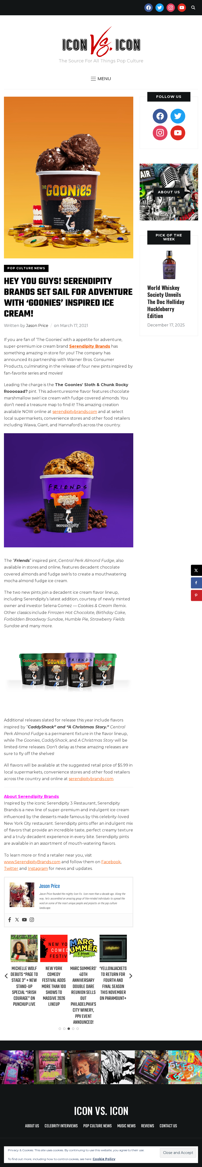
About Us (32, 1126)
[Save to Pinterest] (196, 595)
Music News (126, 1126)
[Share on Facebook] (196, 582)
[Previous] (7, 976)
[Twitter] (17, 920)
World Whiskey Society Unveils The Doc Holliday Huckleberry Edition (165, 302)
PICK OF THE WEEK (169, 237)
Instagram (38, 868)
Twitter (11, 868)
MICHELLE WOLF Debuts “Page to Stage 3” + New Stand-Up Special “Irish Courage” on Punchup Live (24, 986)
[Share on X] (196, 570)
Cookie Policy (104, 1159)
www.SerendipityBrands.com (32, 862)
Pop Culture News (26, 268)
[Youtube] (24, 920)
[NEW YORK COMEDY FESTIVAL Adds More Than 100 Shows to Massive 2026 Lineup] (53, 938)
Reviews (147, 1126)
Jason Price (37, 325)
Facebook (111, 862)
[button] (101, 78)
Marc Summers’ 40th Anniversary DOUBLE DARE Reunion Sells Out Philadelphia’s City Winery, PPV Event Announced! (83, 995)
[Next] (131, 976)
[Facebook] (9, 920)
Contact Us (168, 1126)
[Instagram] (31, 920)
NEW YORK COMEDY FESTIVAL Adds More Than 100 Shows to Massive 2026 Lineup (54, 986)
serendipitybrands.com (91, 778)
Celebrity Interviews (61, 1126)
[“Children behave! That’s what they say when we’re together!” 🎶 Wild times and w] (84, 1067)
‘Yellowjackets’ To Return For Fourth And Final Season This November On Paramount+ (114, 983)
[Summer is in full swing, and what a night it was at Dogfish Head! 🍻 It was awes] (50, 1067)
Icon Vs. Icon (101, 1110)
